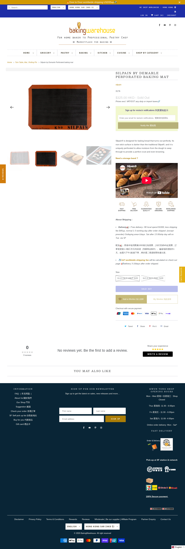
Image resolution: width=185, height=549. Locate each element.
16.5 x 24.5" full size (153, 278)
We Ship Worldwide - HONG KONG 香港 (158, 8)
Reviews (86, 519)
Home (27, 53)
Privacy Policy (35, 519)
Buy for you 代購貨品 (23, 420)
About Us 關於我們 (23, 398)
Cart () (158, 15)
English (56, 7)
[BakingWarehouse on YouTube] (165, 25)
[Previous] (12, 107)
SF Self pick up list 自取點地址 (23, 415)
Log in (144, 15)
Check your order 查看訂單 (23, 411)
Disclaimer (19, 519)
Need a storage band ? (127, 158)
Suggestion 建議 (23, 407)
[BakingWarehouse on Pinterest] (170, 25)
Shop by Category (147, 53)
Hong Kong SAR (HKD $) (82, 7)
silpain (118, 84)
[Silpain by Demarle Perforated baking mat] (60, 107)
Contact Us (166, 519)
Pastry (65, 53)
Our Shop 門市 (23, 402)
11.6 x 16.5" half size (127, 278)
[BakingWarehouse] (92, 34)
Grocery (46, 53)
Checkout (171, 15)
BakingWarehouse (88, 533)
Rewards (73, 519)
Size (118, 272)
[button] (178, 547)
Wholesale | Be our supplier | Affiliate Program (115, 519)
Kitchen (103, 53)
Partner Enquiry (148, 519)
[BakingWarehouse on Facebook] (159, 25)
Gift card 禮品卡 (23, 424)
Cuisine (122, 53)
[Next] (108, 107)
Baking (84, 53)
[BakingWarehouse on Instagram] (175, 25)
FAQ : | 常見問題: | (23, 394)
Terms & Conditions (55, 519)
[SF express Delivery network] (149, 483)
